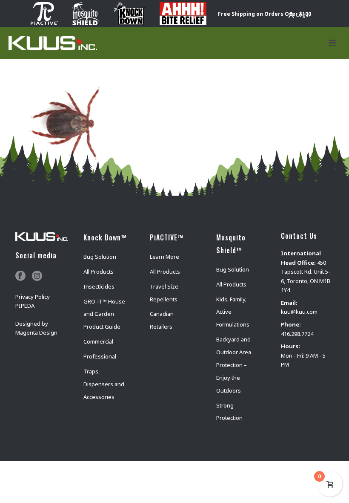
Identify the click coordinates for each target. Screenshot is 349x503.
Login (303, 14)
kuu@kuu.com (299, 311)
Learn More (164, 256)
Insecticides (98, 286)
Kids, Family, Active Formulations (232, 312)
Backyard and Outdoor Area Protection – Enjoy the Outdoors (233, 364)
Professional (99, 356)
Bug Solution (99, 256)
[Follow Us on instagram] (37, 276)
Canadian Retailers (162, 320)
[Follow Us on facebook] (20, 276)
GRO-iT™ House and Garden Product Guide (104, 314)
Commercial (98, 341)
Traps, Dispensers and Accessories (103, 384)
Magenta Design (36, 332)
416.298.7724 (297, 334)
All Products (98, 271)
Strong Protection (229, 412)
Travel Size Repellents (164, 293)
